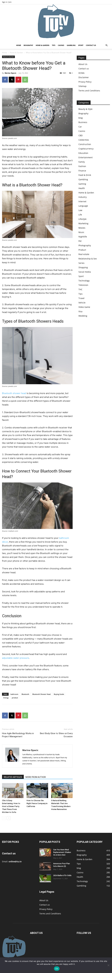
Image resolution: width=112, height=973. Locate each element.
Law (80, 210)
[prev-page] (4, 818)
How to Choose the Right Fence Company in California (37, 803)
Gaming (82, 183)
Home (18, 45)
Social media (84, 271)
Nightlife (82, 236)
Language (83, 205)
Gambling (71, 45)
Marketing (83, 223)
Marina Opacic (10, 73)
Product (82, 249)
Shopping (83, 267)
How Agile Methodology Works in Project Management (18, 735)
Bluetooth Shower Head (41, 694)
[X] (12, 80)
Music (81, 232)
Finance (82, 170)
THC (80, 289)
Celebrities (83, 139)
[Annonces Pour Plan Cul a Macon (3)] (45, 866)
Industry (82, 197)
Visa (80, 311)
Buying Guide (59, 694)
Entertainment (85, 157)
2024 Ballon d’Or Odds (62, 875)
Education (83, 153)
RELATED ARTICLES (13, 777)
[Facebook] (5, 80)
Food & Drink (84, 175)
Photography (84, 245)
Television (83, 285)
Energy (6, 698)
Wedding (82, 315)
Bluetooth (25, 694)
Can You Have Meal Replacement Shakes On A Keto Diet (62, 852)
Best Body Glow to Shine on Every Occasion (56, 735)
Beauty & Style (85, 109)
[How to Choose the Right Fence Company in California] (37, 790)
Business (82, 122)
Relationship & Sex (87, 258)
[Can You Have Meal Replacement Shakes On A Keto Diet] (45, 852)
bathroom (14, 694)
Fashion (82, 166)
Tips (53, 45)
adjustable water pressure (15, 658)
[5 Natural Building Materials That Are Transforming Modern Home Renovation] (62, 790)
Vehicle (81, 302)
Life (80, 214)
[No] (108, 965)
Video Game (84, 307)
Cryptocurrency (85, 148)
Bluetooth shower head (14, 393)
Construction (84, 144)
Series (81, 263)
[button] (106, 45)
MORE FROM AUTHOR (36, 777)
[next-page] (8, 818)
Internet (82, 201)
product (15, 698)
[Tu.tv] (56, 23)
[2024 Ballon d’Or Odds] (45, 878)
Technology (84, 280)
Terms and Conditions (89, 90)
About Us (82, 64)
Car (80, 126)
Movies (81, 227)
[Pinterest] (18, 80)
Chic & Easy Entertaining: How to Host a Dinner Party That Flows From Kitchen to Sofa (11, 806)
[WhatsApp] (25, 80)
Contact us (91, 45)
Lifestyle (82, 219)
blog (80, 117)
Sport (80, 45)
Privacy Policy (84, 81)
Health (81, 188)
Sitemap (82, 86)
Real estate (83, 254)
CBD (80, 135)
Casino (61, 45)
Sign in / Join (7, 2)
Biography (28, 45)
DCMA (81, 73)
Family (81, 161)
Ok (56, 968)
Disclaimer (83, 77)
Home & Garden (42, 45)
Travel (81, 298)
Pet (80, 241)
